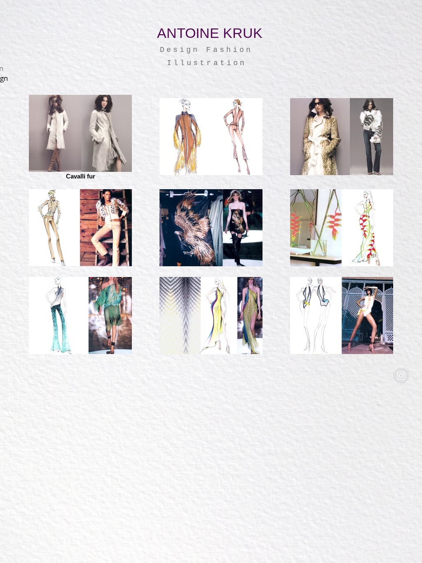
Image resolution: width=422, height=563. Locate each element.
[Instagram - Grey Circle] (401, 376)
